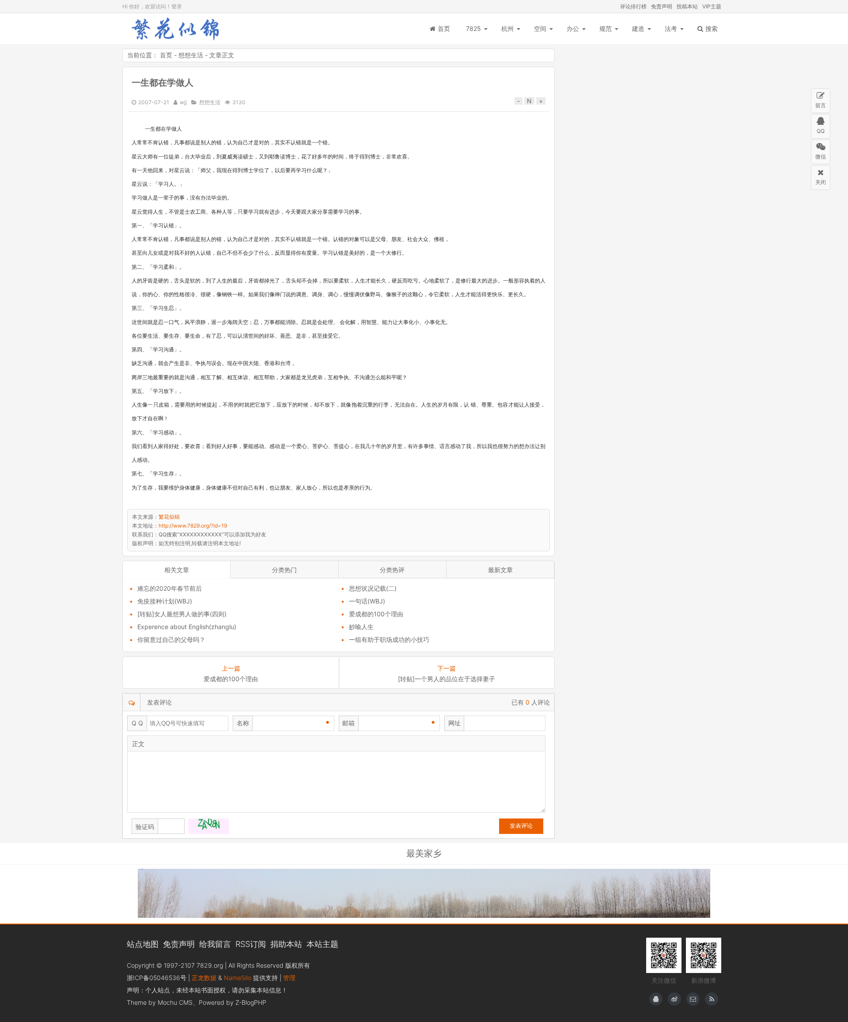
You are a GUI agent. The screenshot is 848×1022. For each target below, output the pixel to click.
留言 (820, 105)
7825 (473, 28)
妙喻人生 (361, 626)
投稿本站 (687, 6)
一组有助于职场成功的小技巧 (389, 639)
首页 (444, 28)
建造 (638, 28)
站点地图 (143, 944)
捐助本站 (286, 944)
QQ (821, 131)
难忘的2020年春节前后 (169, 588)
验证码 (145, 826)
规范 (605, 28)
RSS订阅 (250, 944)
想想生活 (190, 55)
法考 (671, 28)
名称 (243, 723)
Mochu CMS (175, 1002)
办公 (573, 28)
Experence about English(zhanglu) (186, 626)
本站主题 (322, 944)
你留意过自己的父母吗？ (171, 639)
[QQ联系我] (655, 999)
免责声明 (661, 6)
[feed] (711, 999)
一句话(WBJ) (367, 601)
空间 (540, 28)
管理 (289, 977)
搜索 (711, 28)
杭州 (507, 28)
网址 (454, 723)
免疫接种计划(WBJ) (164, 601)
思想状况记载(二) (373, 588)
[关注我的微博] (674, 999)
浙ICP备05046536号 (156, 977)
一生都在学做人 (162, 82)
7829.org (210, 965)
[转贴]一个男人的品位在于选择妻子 (446, 679)
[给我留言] (693, 999)
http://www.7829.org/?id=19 (193, 525)
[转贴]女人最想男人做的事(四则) (182, 614)
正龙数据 (204, 977)
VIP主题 (711, 6)
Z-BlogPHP (250, 1002)
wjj (183, 102)
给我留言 (215, 944)
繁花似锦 (175, 28)
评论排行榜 (633, 6)
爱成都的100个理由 (376, 614)
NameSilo (237, 977)
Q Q (137, 723)
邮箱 (348, 723)
